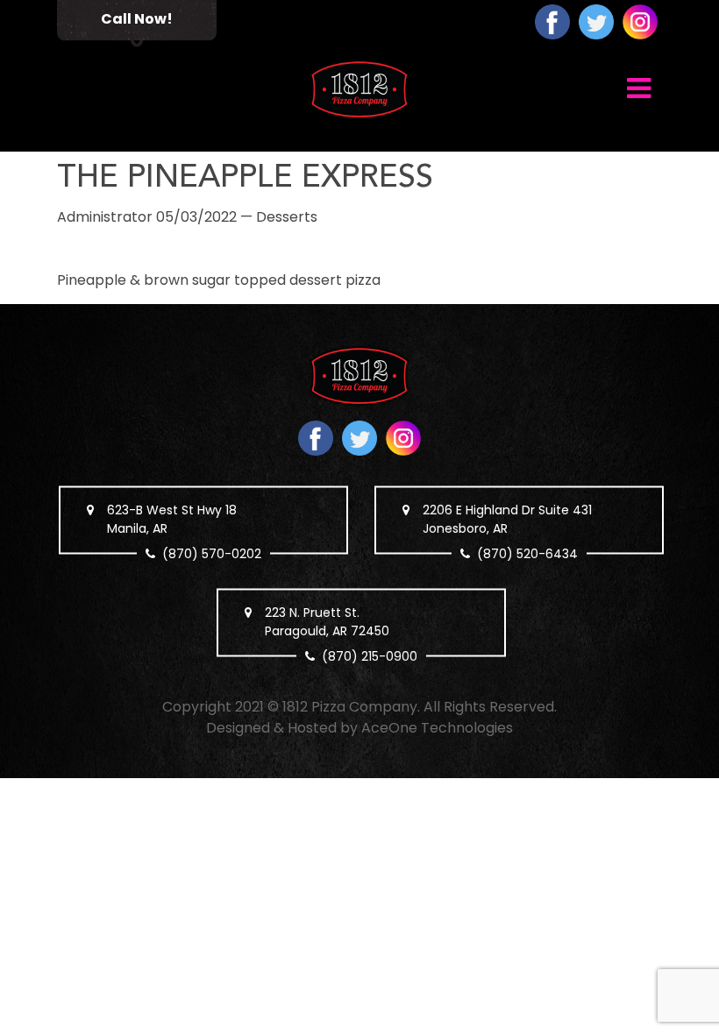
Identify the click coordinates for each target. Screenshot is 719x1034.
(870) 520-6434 (527, 553)
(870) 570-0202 (211, 553)
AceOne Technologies (437, 728)
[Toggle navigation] (639, 86)
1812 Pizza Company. (351, 707)
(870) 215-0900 (369, 656)
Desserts (286, 217)
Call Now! (137, 19)
